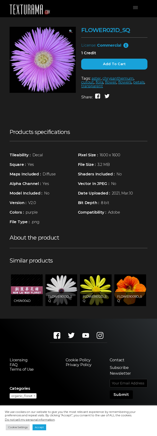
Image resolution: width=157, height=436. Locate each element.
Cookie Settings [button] (17, 427)
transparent (92, 86)
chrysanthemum (118, 78)
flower (111, 82)
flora (99, 82)
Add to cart (114, 64)
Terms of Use (22, 369)
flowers (125, 82)
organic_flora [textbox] (22, 396)
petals (139, 82)
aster (96, 78)
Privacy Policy (79, 364)
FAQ (13, 364)
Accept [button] (39, 427)
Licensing (19, 360)
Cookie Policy (78, 360)
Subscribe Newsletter (120, 370)
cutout (87, 82)
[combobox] (23, 396)
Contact (117, 360)
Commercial (109, 45)
